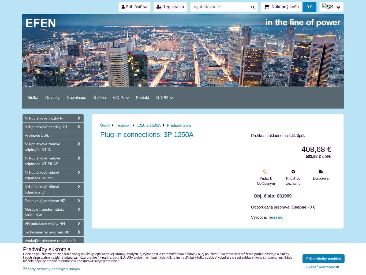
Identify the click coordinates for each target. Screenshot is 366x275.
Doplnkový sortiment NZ (45, 201)
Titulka (32, 97)
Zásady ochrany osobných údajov (51, 269)
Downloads (76, 97)
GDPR (162, 97)
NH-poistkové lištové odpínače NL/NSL (42, 175)
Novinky (52, 97)
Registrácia (172, 7)
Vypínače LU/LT (38, 135)
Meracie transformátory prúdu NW (44, 212)
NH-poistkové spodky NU (46, 127)
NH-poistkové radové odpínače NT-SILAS (42, 161)
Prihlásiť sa (136, 7)
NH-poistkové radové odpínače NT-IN (42, 147)
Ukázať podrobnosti (322, 267)
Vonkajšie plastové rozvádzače (51, 241)
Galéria (99, 97)
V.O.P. (119, 97)
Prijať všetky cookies (323, 259)
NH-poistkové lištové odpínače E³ (42, 189)
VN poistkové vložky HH (45, 223)
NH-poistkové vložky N (44, 118)
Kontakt (142, 97)
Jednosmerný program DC (47, 232)
